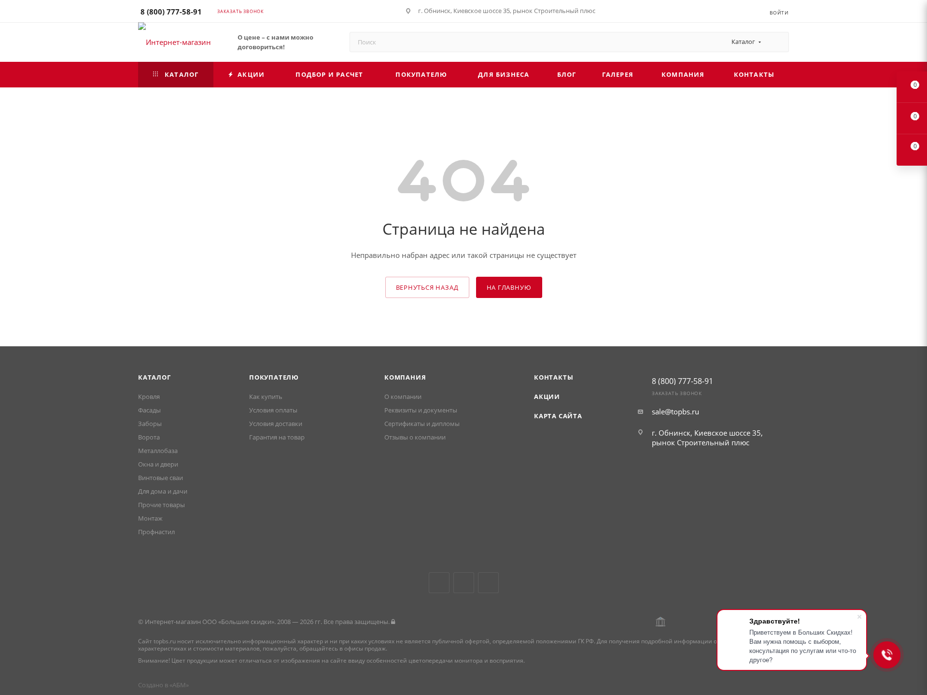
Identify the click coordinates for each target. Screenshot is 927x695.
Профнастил (156, 531)
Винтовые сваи (160, 477)
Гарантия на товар (277, 437)
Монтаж (150, 518)
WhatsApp (488, 582)
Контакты (553, 377)
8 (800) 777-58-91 (171, 11)
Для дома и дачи (162, 491)
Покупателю (274, 377)
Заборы (150, 423)
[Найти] (777, 42)
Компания (405, 377)
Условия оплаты (273, 410)
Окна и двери (158, 464)
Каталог (154, 377)
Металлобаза (158, 450)
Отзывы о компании (415, 437)
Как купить (265, 396)
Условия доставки (275, 423)
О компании (402, 396)
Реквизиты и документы (420, 410)
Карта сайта (558, 415)
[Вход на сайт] (393, 621)
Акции (547, 396)
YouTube (463, 582)
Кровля (149, 396)
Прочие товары (161, 504)
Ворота (149, 437)
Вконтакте (439, 582)
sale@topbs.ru (675, 411)
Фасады (149, 410)
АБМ (179, 685)
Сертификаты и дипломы (422, 423)
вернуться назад (427, 287)
